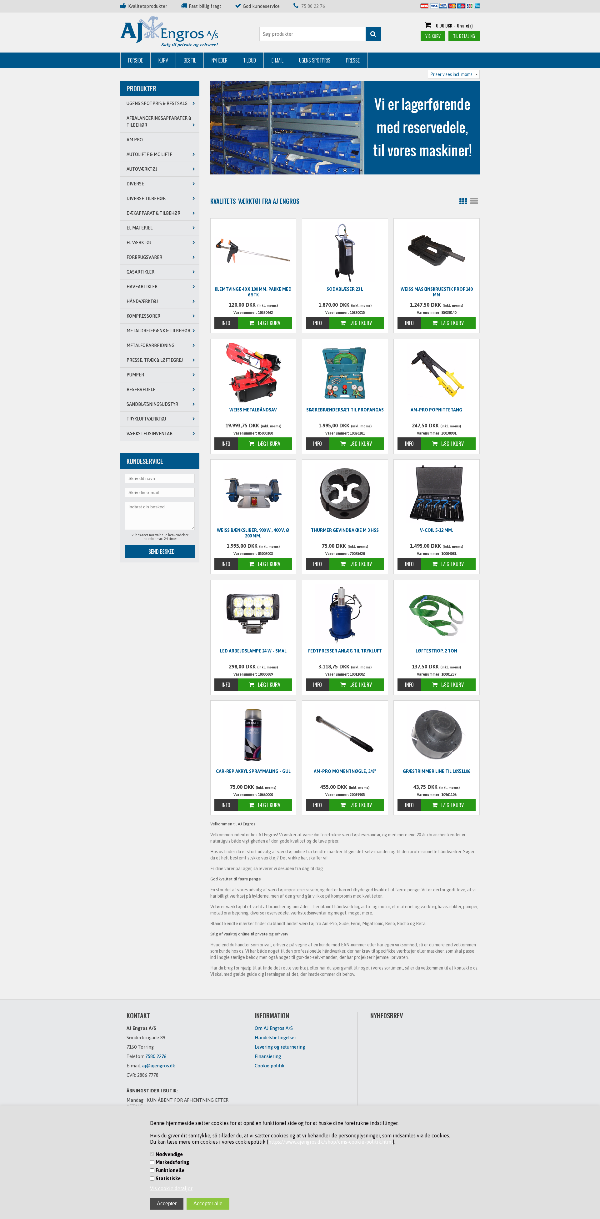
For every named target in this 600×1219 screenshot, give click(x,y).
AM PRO (135, 139)
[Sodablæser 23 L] (345, 252)
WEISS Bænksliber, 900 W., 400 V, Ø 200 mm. (253, 533)
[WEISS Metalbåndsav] (253, 372)
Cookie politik (269, 1065)
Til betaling (464, 36)
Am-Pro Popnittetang (436, 409)
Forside (135, 60)
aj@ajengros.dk (158, 1065)
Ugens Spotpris (314, 60)
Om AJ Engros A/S (274, 1028)
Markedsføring (172, 1162)
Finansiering (268, 1056)
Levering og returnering (280, 1047)
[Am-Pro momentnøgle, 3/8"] (345, 734)
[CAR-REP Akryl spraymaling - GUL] (253, 734)
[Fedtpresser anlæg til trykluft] (345, 613)
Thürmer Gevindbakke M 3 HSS (345, 530)
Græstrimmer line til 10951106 (436, 771)
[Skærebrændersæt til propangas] (345, 372)
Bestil (190, 60)
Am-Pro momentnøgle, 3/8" (345, 771)
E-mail (277, 60)
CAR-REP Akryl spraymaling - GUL (253, 771)
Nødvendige (169, 1154)
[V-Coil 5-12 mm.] (437, 493)
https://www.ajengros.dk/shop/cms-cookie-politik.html (330, 1142)
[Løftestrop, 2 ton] (437, 613)
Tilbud (249, 60)
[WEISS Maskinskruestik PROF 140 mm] (437, 252)
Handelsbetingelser (275, 1037)
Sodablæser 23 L (345, 289)
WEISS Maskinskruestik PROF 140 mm (436, 292)
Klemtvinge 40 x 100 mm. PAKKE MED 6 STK (253, 292)
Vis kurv (433, 36)
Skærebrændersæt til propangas (345, 409)
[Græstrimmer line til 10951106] (437, 734)
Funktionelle (170, 1170)
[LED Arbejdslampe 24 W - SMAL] (253, 613)
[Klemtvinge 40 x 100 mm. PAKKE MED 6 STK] (253, 251)
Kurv (163, 60)
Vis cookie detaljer (171, 1188)
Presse (353, 60)
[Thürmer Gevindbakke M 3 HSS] (345, 493)
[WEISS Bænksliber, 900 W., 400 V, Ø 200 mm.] (253, 493)
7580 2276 (156, 1056)
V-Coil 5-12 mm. (436, 530)
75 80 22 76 (313, 6)
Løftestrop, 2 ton (436, 650)
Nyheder (220, 60)
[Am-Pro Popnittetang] (437, 372)
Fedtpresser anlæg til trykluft (345, 650)
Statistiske (168, 1178)
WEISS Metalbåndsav (253, 409)
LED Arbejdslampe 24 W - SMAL (253, 650)
